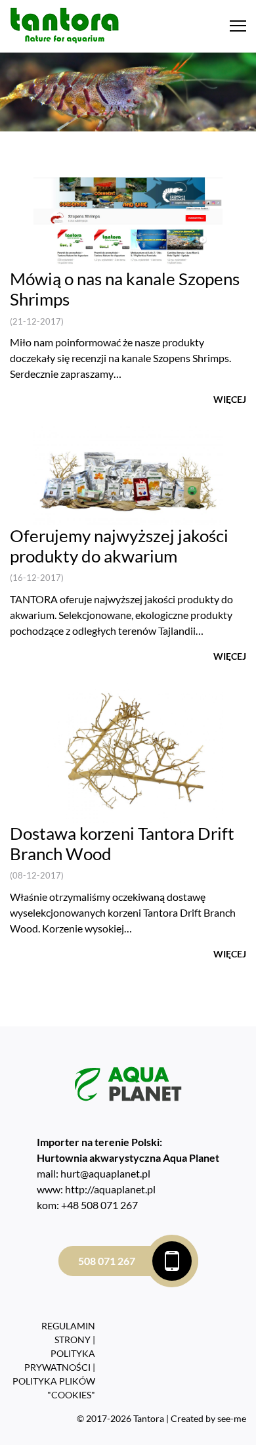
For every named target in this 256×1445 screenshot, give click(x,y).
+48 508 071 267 (99, 1205)
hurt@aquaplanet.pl (105, 1173)
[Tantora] (64, 24)
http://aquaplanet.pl (110, 1189)
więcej (229, 399)
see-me (231, 1418)
